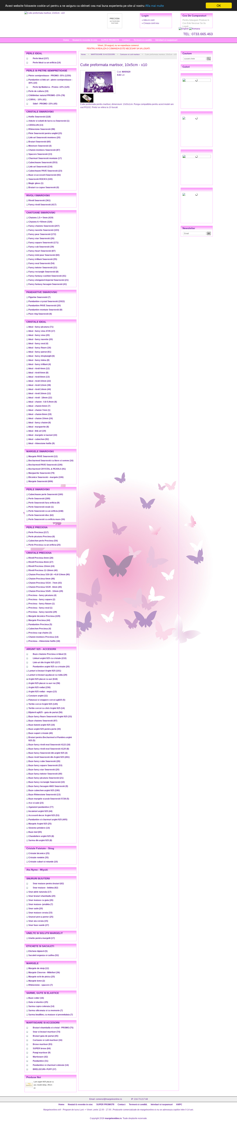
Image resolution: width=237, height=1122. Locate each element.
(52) (43, 955)
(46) (41, 578)
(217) (38, 532)
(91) (47, 469)
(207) (44, 226)
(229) (44, 616)
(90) (49, 574)
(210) (49, 658)
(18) (44, 641)
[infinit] (197, 80)
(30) (46, 519)
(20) (44, 137)
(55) (42, 259)
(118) (39, 116)
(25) (44, 545)
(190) (44, 790)
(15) (45, 133)
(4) (40, 146)
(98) (41, 129)
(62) (41, 515)
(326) (40, 222)
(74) (46, 1032)
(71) (40, 327)
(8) (43, 272)
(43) (45, 583)
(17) (45, 158)
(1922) (46, 301)
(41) (37, 99)
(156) (39, 687)
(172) (42, 234)
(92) (44, 175)
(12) (39, 368)
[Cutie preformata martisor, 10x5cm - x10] (44, 13)
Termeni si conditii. (143, 40)
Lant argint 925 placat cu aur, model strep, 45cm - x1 (44, 1085)
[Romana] (194, 29)
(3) (40, 633)
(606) (40, 481)
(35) (38, 857)
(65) (35, 832)
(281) (49, 757)
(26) (41, 238)
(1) (48, 121)
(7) (39, 297)
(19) (38, 91)
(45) (45, 103)
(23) (45, 171)
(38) (39, 385)
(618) (43, 679)
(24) (40, 418)
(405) (47, 819)
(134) (40, 166)
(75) (53, 1027)
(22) (39, 381)
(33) (50, 716)
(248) (45, 511)
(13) (35, 125)
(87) (44, 150)
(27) (40, 562)
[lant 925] (197, 156)
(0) (43, 187)
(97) (42, 721)
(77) (40, 807)
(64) (42, 1048)
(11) (38, 696)
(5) (40, 624)
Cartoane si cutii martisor (130, 54)
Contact (126, 40)
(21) (42, 267)
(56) (45, 712)
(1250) (49, 75)
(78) (46, 95)
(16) (39, 347)
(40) (43, 570)
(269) (39, 498)
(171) (43, 242)
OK (219, 5)
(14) (47, 62)
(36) (44, 972)
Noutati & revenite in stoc (85, 40)
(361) (39, 200)
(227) (46, 662)
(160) (45, 494)
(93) (42, 1044)
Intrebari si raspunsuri (166, 40)
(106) (45, 465)
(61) (39, 352)
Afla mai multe (154, 5)
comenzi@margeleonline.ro (109, 1099)
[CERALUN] (197, 118)
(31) (40, 1061)
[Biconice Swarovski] (197, 194)
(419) (40, 217)
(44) (39, 389)
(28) (40, 558)
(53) (45, 765)
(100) (40, 179)
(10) (42, 435)
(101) (44, 671)
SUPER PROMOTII (110, 40)
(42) (40, 1057)
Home (66, 40)
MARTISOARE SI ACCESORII (103, 54)
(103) (43, 230)
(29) (45, 591)
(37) (44, 1069)
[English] (184, 29)
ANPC (179, 1104)
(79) (41, 473)
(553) (42, 162)
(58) (44, 683)
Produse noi (33, 1077)
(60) (39, 141)
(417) (42, 204)
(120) (51, 87)
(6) (40, 314)
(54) (41, 263)
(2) (41, 599)
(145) (43, 704)
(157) (41, 58)
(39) (41, 247)
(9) (41, 443)
